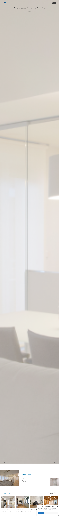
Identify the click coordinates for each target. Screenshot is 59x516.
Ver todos (51, 493)
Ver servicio (24, 481)
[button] (57, 506)
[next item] (4, 462)
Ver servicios (29, 11)
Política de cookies (47, 514)
